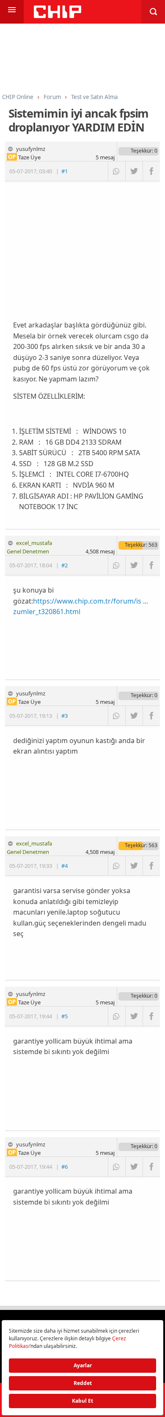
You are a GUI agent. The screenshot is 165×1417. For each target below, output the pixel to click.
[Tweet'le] (134, 171)
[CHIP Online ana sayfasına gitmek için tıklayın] (57, 16)
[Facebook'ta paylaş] (151, 171)
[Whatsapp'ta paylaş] (116, 171)
